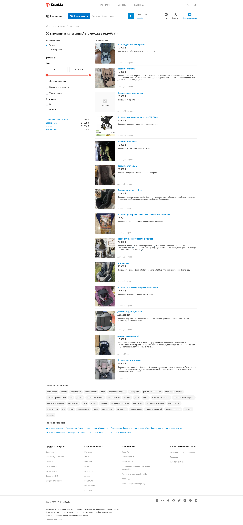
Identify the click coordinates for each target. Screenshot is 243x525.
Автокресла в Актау (174, 428)
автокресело (73, 403)
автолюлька (51, 129)
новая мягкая (83, 409)
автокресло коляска (55, 403)
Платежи (88, 462)
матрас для (122, 409)
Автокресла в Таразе (76, 433)
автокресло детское (117, 392)
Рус (194, 5)
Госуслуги (88, 481)
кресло (49, 126)
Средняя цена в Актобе (57, 119)
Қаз (189, 5)
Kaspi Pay (126, 452)
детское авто (107, 409)
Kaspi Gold (50, 452)
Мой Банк (88, 466)
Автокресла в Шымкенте (121, 428)
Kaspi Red (49, 462)
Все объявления (53, 40)
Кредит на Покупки (54, 471)
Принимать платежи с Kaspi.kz (134, 474)
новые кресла (91, 392)
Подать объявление (190, 18)
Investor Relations (177, 462)
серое (71, 409)
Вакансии (174, 457)
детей (136, 398)
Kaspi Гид (88, 490)
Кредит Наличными (54, 481)
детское (79, 398)
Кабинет (175, 18)
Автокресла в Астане (54, 428)
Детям (52, 45)
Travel (86, 457)
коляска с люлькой (154, 409)
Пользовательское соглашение (183, 452)
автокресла (134, 392)
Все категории (81, 16)
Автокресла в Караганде (97, 428)
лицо (103, 392)
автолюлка (137, 403)
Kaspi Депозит (51, 466)
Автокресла (56, 49)
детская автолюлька (160, 398)
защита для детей (173, 409)
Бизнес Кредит (128, 457)
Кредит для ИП (52, 476)
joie (71, 398)
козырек (188, 409)
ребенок (103, 403)
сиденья (50, 415)
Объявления (56, 16)
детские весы (52, 409)
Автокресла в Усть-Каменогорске (149, 428)
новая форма (136, 409)
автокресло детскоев (120, 403)
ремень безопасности (152, 392)
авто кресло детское (173, 392)
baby (85, 403)
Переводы (88, 471)
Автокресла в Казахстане (120, 433)
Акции (87, 476)
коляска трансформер (56, 398)
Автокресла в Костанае (55, 433)
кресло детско (174, 403)
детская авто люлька (155, 403)
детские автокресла (95, 398)
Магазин (88, 452)
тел (63, 409)
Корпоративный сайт (54, 520)
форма (93, 403)
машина (127, 398)
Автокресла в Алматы (75, 428)
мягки (145, 398)
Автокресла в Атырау (97, 433)
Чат (166, 18)
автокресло (51, 123)
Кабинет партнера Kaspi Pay (133, 484)
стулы (95, 409)
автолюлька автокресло (184, 398)
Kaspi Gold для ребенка (55, 457)
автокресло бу (114, 398)
